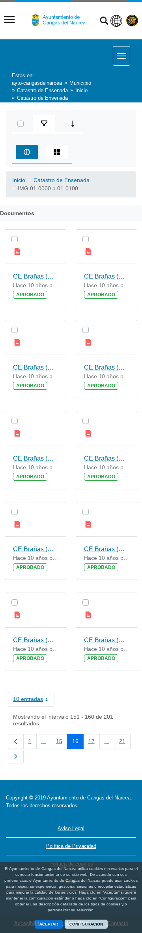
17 (94, 742)
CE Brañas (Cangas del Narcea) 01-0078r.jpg (35, 549)
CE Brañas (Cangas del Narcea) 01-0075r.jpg (35, 276)
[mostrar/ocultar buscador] (103, 21)
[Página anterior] (16, 741)
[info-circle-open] (27, 152)
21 (125, 742)
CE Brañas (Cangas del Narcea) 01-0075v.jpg (106, 276)
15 (61, 742)
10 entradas (33, 700)
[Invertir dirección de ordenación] (71, 123)
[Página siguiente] (16, 756)
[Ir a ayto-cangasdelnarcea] (61, 20)
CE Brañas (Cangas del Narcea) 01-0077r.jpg (35, 458)
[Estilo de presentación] (57, 152)
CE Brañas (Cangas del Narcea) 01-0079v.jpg (106, 640)
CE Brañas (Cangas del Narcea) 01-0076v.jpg (106, 367)
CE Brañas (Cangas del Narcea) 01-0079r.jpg (35, 640)
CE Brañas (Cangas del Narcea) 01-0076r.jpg (35, 367)
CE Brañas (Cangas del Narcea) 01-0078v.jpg (106, 549)
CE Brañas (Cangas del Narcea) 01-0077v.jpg (106, 458)
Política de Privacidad (71, 846)
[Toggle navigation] (9, 19)
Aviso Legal (71, 828)
